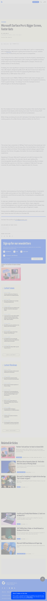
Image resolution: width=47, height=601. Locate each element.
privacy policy (29, 596)
